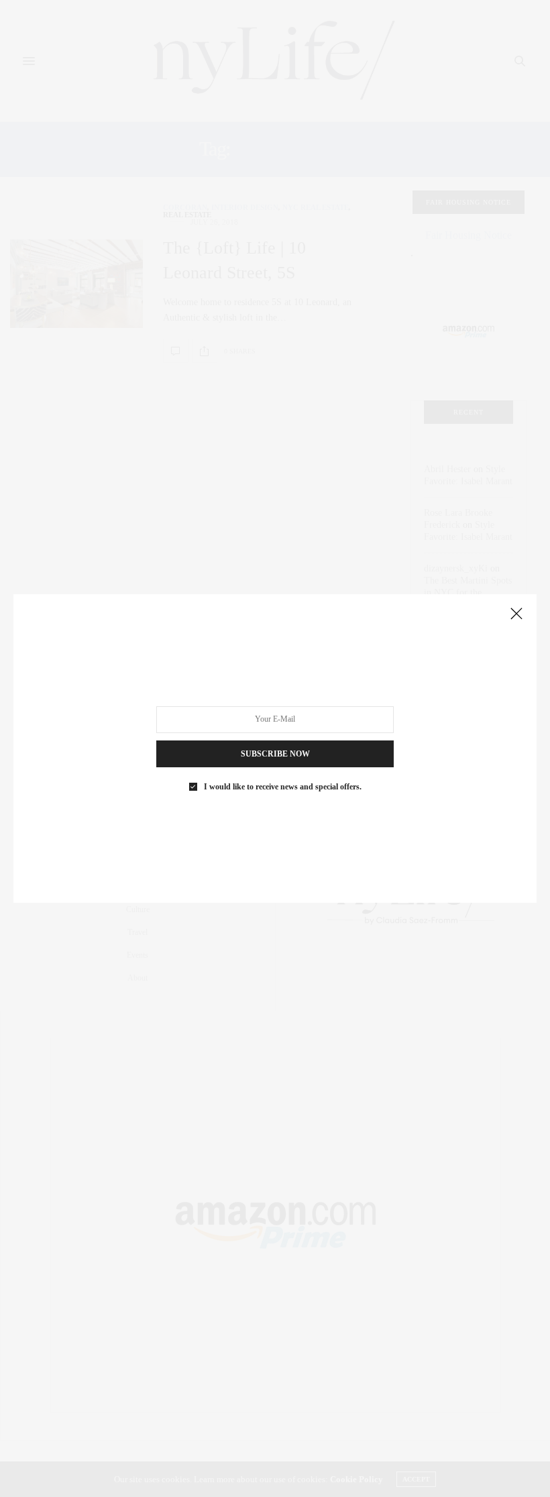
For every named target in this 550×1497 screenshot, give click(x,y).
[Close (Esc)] (516, 614)
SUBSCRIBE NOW (275, 754)
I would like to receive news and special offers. (283, 787)
